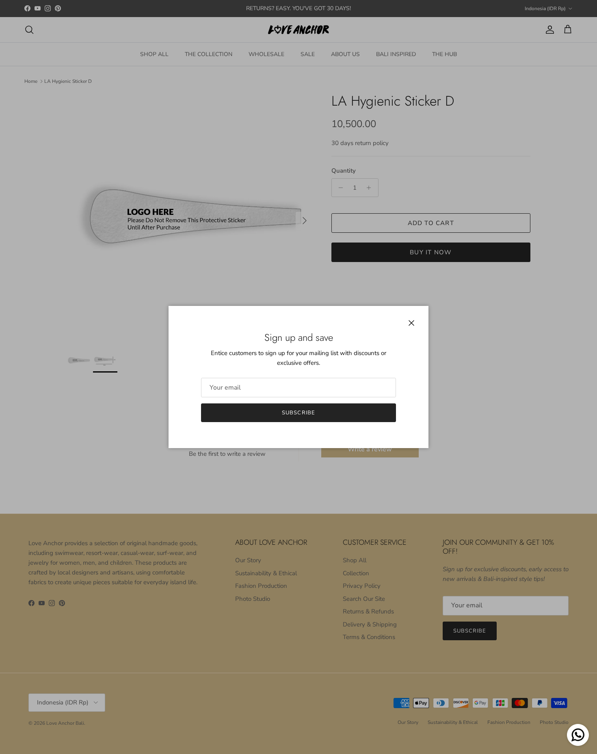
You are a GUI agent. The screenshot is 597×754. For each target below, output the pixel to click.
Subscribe (298, 412)
